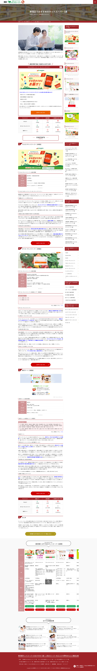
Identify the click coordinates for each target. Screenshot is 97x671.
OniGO (66, 258)
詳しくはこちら (29, 606)
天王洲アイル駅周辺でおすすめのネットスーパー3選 (71, 230)
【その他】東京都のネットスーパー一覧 (26, 661)
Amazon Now (68, 255)
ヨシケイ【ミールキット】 (70, 312)
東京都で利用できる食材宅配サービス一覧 (41, 661)
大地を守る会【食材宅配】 (70, 300)
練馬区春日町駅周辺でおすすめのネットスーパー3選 (71, 206)
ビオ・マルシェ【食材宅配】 (71, 289)
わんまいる (67, 322)
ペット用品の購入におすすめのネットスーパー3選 (71, 159)
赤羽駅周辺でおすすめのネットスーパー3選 (71, 214)
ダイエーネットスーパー (70, 260)
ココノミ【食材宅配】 (69, 287)
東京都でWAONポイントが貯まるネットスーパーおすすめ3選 (71, 185)
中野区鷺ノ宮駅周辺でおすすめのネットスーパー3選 (71, 222)
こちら (61, 305)
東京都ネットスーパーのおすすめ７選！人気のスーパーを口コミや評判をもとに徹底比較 (48, 656)
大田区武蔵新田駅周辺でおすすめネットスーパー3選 (71, 210)
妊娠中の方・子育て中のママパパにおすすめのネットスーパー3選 (71, 195)
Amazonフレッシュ (69, 266)
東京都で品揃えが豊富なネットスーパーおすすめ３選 (71, 174)
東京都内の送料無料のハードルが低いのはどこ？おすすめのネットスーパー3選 (71, 155)
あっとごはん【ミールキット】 (71, 309)
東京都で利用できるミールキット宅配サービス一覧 (59, 661)
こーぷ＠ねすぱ (68, 273)
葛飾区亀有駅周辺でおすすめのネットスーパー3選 (71, 242)
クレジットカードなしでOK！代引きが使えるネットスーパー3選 (71, 149)
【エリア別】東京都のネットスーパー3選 (61, 659)
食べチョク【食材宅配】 (70, 297)
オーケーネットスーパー (70, 268)
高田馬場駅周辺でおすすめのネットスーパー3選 (71, 226)
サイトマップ (65, 664)
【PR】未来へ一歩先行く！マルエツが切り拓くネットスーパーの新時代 (31, 664)
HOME (20, 659)
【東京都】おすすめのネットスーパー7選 (29, 659)
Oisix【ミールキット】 (70, 317)
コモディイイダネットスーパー (71, 277)
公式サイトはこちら (40, 112)
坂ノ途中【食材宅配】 (69, 292)
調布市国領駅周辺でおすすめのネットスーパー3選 (71, 238)
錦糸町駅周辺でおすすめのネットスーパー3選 (71, 234)
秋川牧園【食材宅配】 (69, 295)
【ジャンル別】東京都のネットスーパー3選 (45, 659)
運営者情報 (54, 664)
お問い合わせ (59, 664)
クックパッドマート (69, 271)
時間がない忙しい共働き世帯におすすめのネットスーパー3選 (71, 180)
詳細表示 (40, 138)
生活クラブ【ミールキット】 (71, 320)
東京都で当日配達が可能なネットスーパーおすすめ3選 (71, 189)
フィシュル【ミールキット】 (71, 314)
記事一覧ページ (48, 664)
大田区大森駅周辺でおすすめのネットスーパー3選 (71, 218)
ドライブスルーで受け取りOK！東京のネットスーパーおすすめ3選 (71, 164)
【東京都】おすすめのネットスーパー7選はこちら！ (40, 534)
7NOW (66, 252)
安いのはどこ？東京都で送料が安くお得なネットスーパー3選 (71, 170)
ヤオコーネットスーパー (70, 263)
